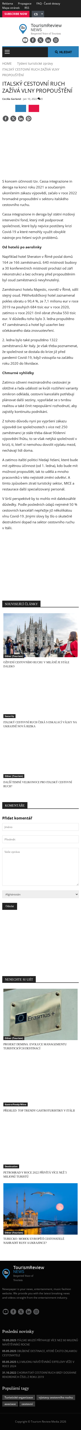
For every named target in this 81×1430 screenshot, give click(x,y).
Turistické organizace (18, 1397)
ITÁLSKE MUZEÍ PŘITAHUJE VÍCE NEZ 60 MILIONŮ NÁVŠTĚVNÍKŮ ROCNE (40, 1342)
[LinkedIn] (48, 40)
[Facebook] (33, 40)
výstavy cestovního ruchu (56, 1397)
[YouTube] (25, 40)
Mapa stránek (11, 8)
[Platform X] (40, 40)
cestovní (27, 1404)
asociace (10, 1404)
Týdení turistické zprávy (35, 63)
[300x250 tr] (40, 563)
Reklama (7, 3)
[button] (38, 14)
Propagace (25, 3)
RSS (27, 8)
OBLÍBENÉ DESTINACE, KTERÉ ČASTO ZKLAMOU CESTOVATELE (39, 1353)
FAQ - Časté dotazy (48, 3)
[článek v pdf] (34, 108)
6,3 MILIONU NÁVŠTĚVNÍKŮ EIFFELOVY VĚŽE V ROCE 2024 (38, 1364)
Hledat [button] (65, 52)
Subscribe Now (15, 14)
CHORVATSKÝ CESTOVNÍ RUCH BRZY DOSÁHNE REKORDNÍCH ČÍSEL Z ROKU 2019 (39, 1375)
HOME (7, 63)
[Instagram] (56, 40)
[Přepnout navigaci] (7, 52)
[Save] (28, 119)
